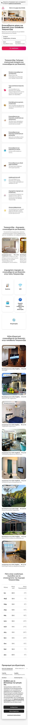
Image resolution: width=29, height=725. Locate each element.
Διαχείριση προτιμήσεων (14, 715)
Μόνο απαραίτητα (14, 711)
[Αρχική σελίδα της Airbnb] (3, 8)
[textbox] (8, 44)
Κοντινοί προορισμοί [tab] (7, 668)
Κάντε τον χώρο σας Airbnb (17, 8)
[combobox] (14, 38)
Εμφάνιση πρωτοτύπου (15, 3)
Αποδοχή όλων (14, 707)
